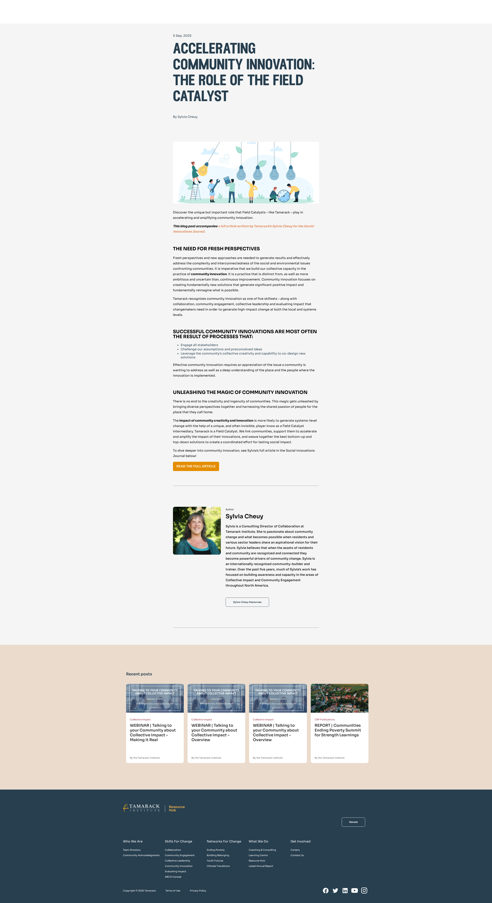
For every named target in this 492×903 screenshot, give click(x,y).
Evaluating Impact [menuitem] (175, 871)
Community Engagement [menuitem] (179, 855)
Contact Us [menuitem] (297, 855)
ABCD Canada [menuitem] (173, 876)
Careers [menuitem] (295, 849)
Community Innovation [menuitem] (179, 866)
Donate (353, 822)
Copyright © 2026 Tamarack (139, 890)
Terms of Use (172, 890)
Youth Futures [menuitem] (215, 860)
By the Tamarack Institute (145, 758)
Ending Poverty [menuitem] (216, 849)
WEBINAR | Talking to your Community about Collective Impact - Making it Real (153, 732)
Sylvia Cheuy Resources (247, 602)
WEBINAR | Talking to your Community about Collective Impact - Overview (214, 732)
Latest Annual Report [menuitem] (261, 866)
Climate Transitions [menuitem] (218, 866)
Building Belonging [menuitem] (218, 855)
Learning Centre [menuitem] (258, 855)
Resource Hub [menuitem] (257, 860)
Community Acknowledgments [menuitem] (141, 855)
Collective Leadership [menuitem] (177, 860)
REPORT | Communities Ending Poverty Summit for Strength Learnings (338, 730)
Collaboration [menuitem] (173, 849)
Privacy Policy (198, 890)
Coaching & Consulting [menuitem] (262, 849)
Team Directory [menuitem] (132, 849)
